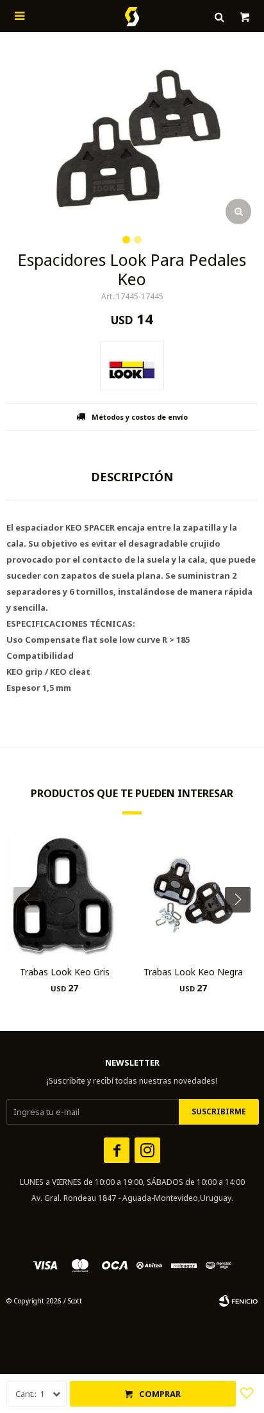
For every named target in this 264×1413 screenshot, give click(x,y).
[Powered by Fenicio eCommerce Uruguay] (238, 1300)
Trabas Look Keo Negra (193, 972)
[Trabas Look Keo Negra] (193, 895)
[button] (242, 925)
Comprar (160, 1394)
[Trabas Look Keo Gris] (64, 895)
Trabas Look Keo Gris (65, 972)
